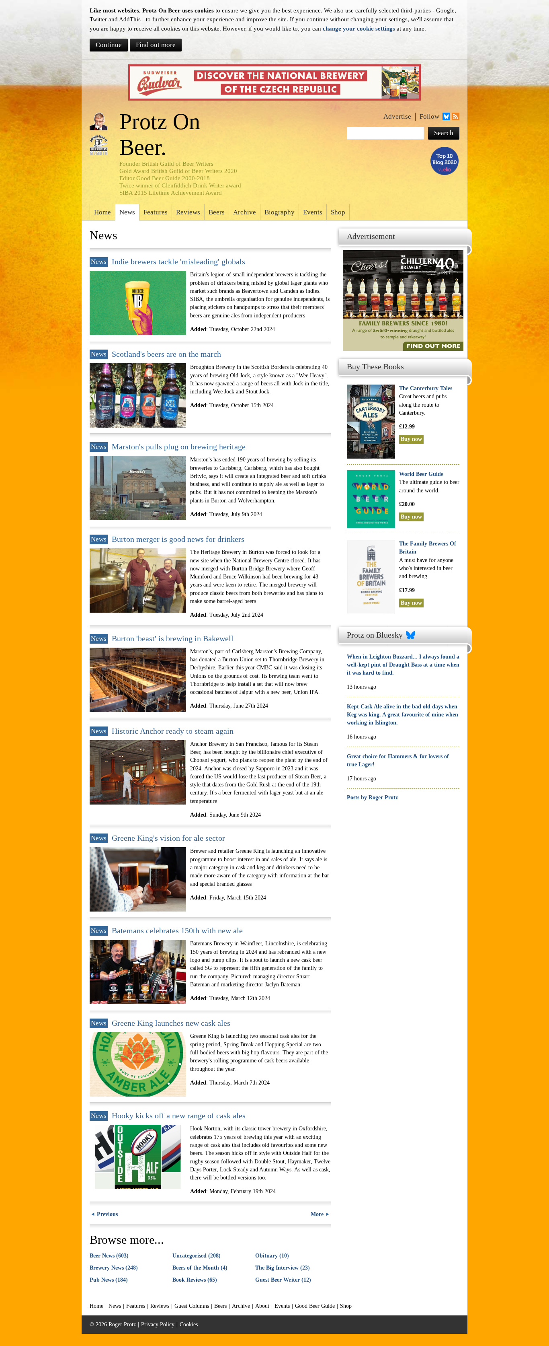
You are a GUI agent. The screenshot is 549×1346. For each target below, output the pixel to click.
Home (102, 212)
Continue (109, 45)
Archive (244, 212)
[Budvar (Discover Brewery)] (274, 82)
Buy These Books (375, 366)
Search (443, 133)
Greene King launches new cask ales (171, 1023)
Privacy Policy (157, 1324)
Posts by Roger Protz (372, 797)
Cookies (189, 1324)
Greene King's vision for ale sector (168, 838)
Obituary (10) (272, 1256)
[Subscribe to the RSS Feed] (454, 116)
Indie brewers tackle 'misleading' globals (178, 261)
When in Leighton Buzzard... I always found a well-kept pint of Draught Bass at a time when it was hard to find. (403, 665)
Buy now (411, 439)
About (262, 1306)
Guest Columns (191, 1306)
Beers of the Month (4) (199, 1268)
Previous (107, 1214)
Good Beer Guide (315, 1306)
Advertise (397, 116)
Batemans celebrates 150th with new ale (177, 930)
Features (155, 212)
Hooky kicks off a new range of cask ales (179, 1115)
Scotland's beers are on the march (166, 354)
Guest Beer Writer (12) (283, 1280)
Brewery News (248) (114, 1268)
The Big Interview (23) (282, 1268)
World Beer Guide (421, 474)
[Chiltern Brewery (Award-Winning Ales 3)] (401, 287)
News (127, 212)
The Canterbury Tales (425, 388)
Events (312, 212)
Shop (338, 212)
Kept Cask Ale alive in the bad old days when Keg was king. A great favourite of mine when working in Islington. (402, 715)
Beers (217, 212)
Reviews (188, 212)
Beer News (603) (109, 1256)
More (317, 1214)
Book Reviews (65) (194, 1280)
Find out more (156, 45)
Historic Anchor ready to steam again (173, 731)
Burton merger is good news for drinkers (178, 539)
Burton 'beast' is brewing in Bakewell (173, 638)
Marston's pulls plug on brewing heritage (179, 446)
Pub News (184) (109, 1280)
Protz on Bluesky (375, 635)
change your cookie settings (359, 28)
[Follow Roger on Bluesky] (445, 116)
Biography (279, 212)
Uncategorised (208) (196, 1256)
